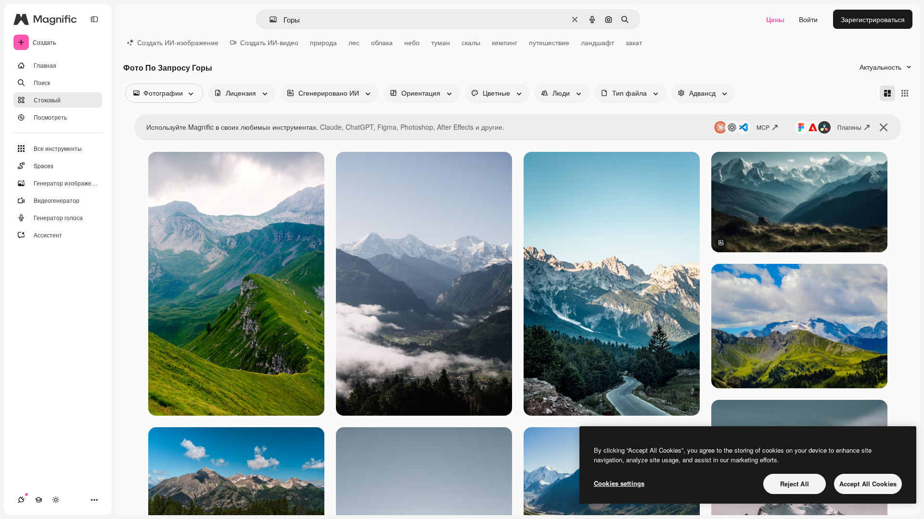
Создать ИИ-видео (269, 42)
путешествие (549, 42)
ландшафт (597, 42)
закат (634, 42)
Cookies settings (619, 483)
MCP (763, 127)
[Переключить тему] (56, 499)
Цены (775, 19)
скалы (471, 42)
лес (353, 42)
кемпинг (504, 42)
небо (412, 42)
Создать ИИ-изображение (177, 42)
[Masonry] (887, 93)
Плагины (849, 127)
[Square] (904, 93)
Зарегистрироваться (873, 19)
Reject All (794, 483)
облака (382, 42)
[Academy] (38, 499)
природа (323, 42)
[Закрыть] (883, 127)
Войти (808, 19)
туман (440, 42)
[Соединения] (21, 499)
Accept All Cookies (868, 483)
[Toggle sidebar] (94, 19)
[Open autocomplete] (269, 19)
